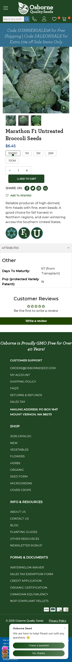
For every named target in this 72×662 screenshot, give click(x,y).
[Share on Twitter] (32, 188)
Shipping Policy (23, 381)
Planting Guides (23, 532)
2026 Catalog (20, 436)
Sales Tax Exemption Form (31, 574)
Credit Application (26, 580)
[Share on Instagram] (38, 188)
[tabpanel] (36, 80)
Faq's (14, 388)
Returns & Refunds (26, 395)
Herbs (15, 463)
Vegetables (19, 449)
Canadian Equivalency (29, 594)
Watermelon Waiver (27, 567)
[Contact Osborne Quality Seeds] (34, 19)
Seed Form (19, 476)
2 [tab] (36, 109)
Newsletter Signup (26, 545)
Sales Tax (17, 401)
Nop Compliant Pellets (29, 601)
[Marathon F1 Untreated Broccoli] (36, 80)
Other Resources (24, 539)
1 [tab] (30, 109)
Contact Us (19, 518)
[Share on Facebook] (27, 188)
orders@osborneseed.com (33, 368)
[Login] (44, 19)
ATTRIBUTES (10, 248)
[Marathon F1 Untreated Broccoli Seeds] (23, 120)
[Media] (63, 108)
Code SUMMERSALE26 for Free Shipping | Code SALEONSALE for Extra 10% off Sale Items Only (36, 36)
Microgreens (21, 483)
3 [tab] (41, 109)
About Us (18, 512)
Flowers (17, 456)
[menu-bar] (8, 8)
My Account (20, 375)
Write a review (36, 321)
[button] (10, 170)
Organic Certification (28, 587)
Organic (17, 470)
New (14, 443)
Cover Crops (20, 490)
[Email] (45, 188)
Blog (14, 525)
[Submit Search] (27, 19)
